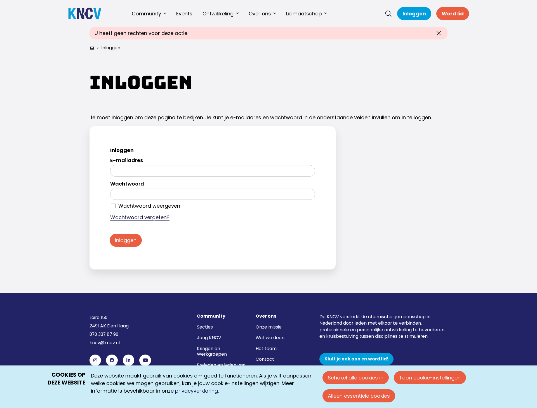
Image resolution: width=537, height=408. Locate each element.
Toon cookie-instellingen (430, 377)
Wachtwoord (127, 183)
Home (92, 47)
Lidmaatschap (304, 13)
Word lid (453, 13)
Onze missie (269, 327)
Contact (265, 359)
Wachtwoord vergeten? (139, 217)
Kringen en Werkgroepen (212, 351)
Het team (266, 348)
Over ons (260, 13)
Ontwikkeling (218, 13)
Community (146, 13)
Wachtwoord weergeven (149, 205)
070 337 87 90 (104, 334)
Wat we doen (270, 337)
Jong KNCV (209, 337)
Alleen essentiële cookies (359, 395)
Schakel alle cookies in (355, 377)
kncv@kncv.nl (105, 342)
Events (184, 13)
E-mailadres (126, 160)
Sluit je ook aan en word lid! (356, 359)
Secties (205, 327)
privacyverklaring (196, 390)
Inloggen (414, 13)
